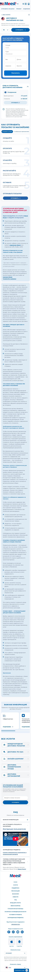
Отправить (19, 30)
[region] (15, 720)
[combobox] (5, 30)
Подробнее (7, 727)
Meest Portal (22, 869)
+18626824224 (15, 924)
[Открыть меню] (25, 4)
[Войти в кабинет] (29, 4)
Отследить (15, 802)
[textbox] (5, 30)
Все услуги (6, 14)
